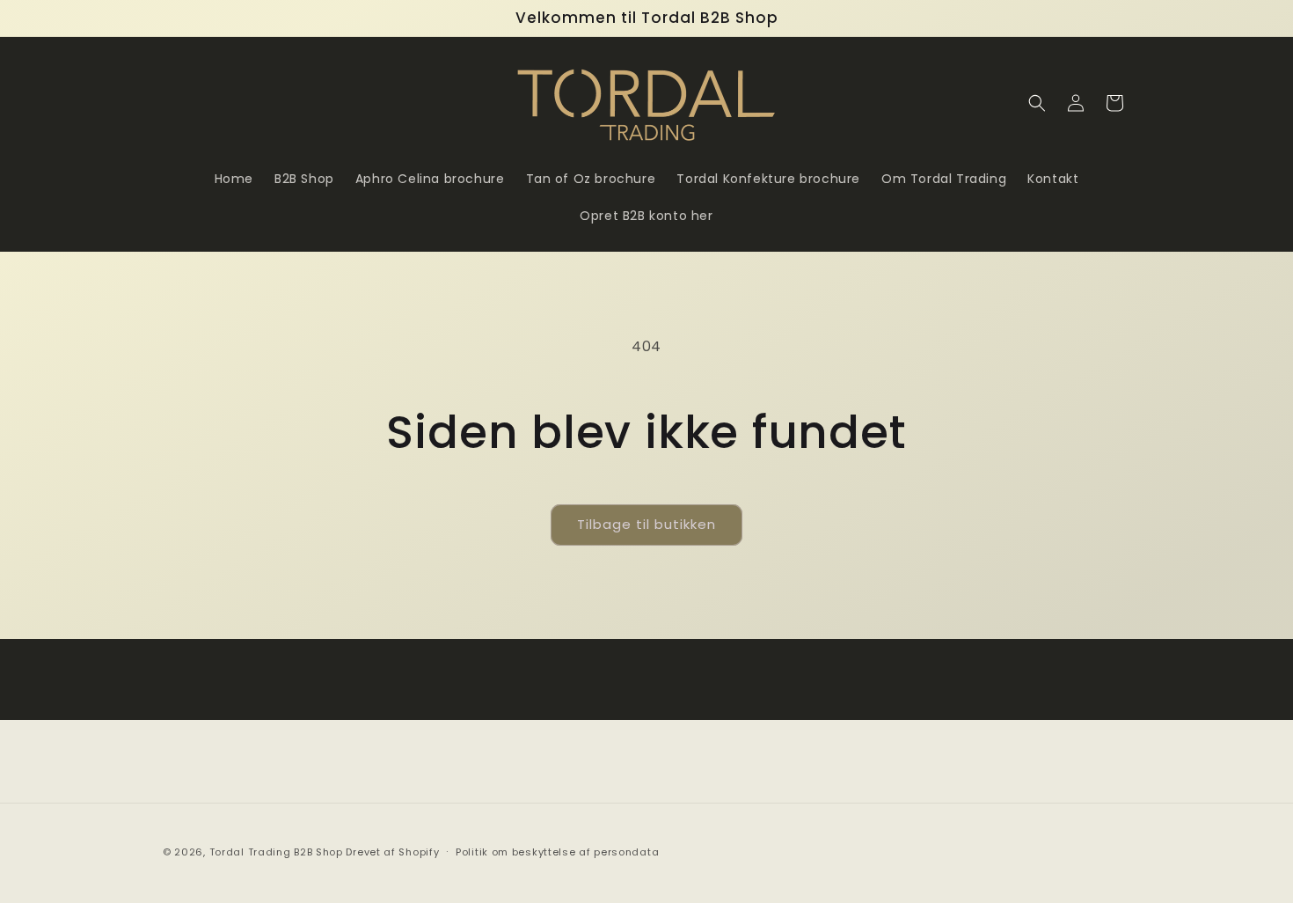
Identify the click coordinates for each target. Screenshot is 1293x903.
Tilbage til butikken (646, 524)
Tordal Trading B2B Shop (276, 852)
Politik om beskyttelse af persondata (557, 852)
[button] (1037, 103)
